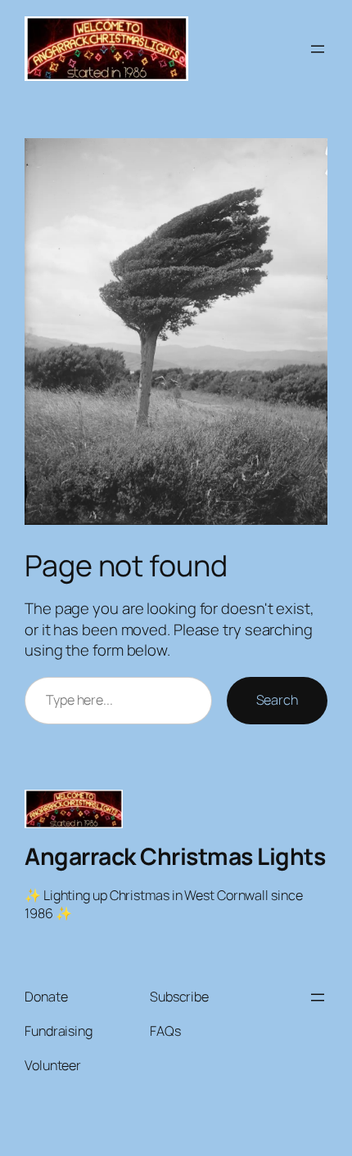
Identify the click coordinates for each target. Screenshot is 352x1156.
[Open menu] (317, 49)
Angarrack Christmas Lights (175, 856)
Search (277, 700)
